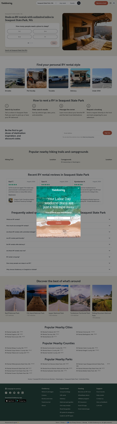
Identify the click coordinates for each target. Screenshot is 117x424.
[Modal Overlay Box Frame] (58, 212)
